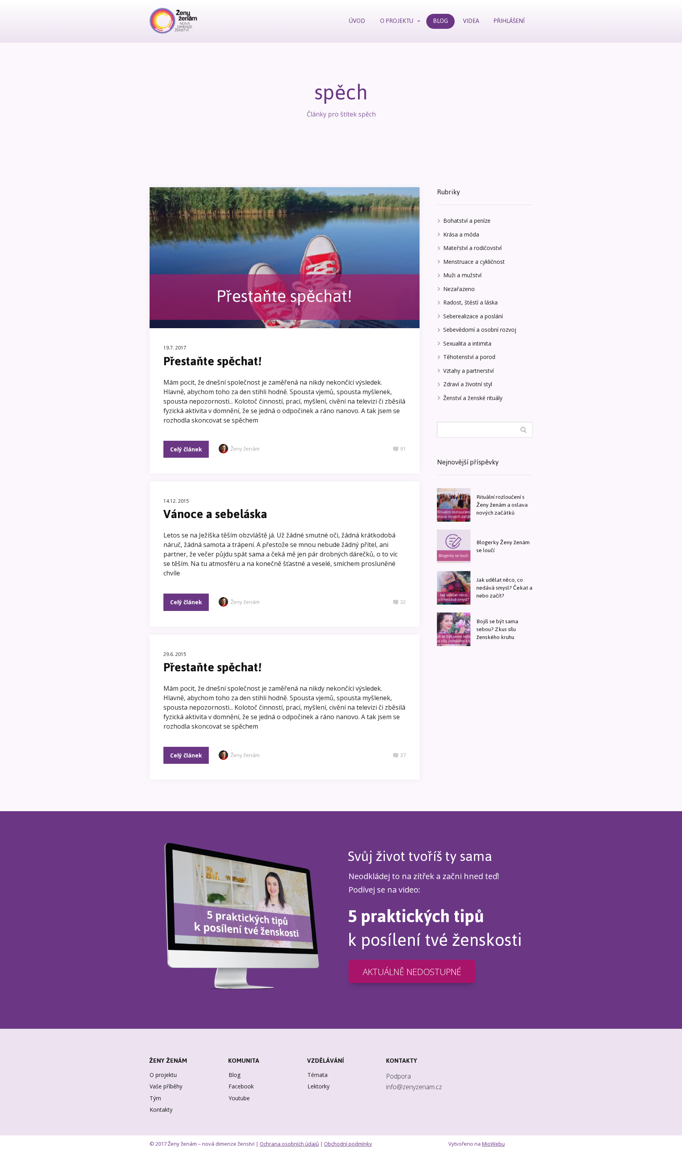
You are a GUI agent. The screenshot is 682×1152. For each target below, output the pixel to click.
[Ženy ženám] (173, 21)
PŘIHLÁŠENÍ (509, 20)
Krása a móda (461, 234)
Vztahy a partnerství (468, 370)
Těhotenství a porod (469, 357)
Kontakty (161, 1109)
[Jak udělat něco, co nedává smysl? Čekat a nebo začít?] (453, 588)
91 (403, 448)
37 (403, 755)
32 (403, 601)
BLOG (440, 20)
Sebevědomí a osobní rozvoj (479, 329)
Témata (317, 1075)
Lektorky (318, 1086)
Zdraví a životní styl (467, 384)
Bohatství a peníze (467, 220)
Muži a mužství (462, 275)
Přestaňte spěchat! (212, 361)
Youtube (239, 1098)
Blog (234, 1075)
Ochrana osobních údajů (289, 1143)
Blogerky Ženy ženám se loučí (503, 546)
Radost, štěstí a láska (470, 302)
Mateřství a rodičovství (472, 248)
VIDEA (471, 20)
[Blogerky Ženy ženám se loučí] (453, 546)
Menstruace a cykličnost (474, 261)
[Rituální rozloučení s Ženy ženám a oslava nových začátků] (453, 505)
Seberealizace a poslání (473, 316)
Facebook (241, 1086)
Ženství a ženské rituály (472, 398)
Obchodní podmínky (348, 1143)
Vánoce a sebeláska (215, 514)
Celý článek (186, 449)
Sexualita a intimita (467, 343)
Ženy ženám (245, 448)
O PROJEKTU (396, 20)
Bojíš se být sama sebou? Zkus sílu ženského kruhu (497, 629)
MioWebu (493, 1143)
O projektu (163, 1075)
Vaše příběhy (166, 1086)
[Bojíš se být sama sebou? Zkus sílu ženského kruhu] (453, 629)
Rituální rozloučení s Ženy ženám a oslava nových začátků (502, 505)
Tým (155, 1098)
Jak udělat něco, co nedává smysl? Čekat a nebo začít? (504, 588)
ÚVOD (357, 20)
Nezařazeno (459, 289)
